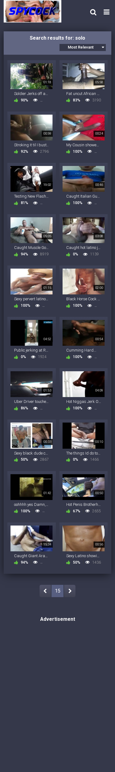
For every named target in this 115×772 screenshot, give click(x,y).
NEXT (69, 591)
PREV (45, 591)
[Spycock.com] (34, 11)
